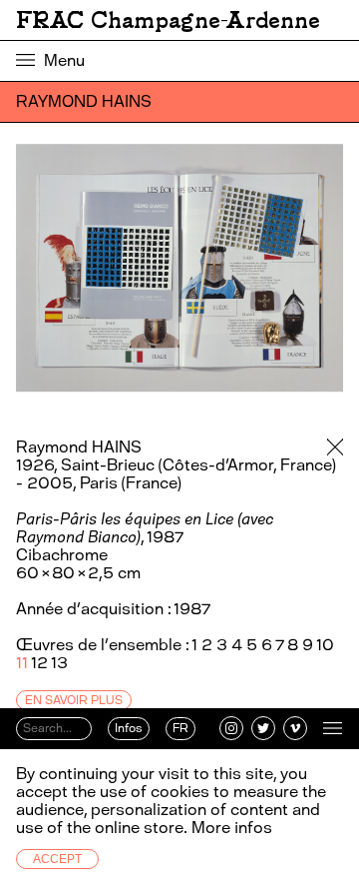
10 (325, 644)
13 (59, 662)
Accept (57, 859)
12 (39, 662)
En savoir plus (74, 700)
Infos (129, 728)
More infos (231, 827)
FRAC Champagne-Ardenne (168, 20)
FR (180, 728)
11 (22, 662)
